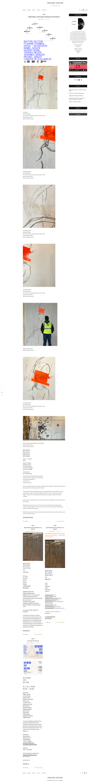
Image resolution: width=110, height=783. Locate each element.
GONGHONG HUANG (50, 599)
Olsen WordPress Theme (52, 780)
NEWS (24, 10)
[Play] (70, 70)
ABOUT (33, 10)
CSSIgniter (61, 780)
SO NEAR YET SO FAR (33, 641)
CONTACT (44, 10)
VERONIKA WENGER (55, 3)
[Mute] (83, 70)
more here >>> (26, 763)
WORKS (28, 10)
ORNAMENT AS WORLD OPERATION (76, 95)
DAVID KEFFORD (49, 601)
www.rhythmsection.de (28, 517)
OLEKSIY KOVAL (49, 604)
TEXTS (38, 10)
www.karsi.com (26, 630)
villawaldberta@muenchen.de (30, 744)
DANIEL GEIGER (48, 596)
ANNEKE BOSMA (49, 594)
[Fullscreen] (85, 70)
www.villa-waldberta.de (28, 742)
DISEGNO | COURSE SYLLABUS (75, 101)
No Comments (47, 19)
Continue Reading (60, 521)
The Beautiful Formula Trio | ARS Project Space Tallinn (77, 90)
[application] (78, 66)
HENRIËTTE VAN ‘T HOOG (51, 598)
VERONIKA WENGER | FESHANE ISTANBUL (44, 17)
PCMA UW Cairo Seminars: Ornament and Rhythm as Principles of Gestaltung (77, 99)
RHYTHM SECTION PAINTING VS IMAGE (33, 528)
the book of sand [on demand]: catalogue (76, 93)
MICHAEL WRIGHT (49, 608)
